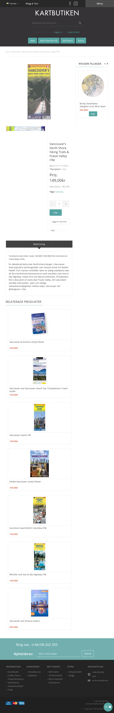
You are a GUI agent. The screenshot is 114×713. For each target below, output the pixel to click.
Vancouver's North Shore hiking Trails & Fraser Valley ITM (35, 51)
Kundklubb (13, 671)
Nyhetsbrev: (23, 654)
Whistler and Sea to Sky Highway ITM (28, 574)
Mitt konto (54, 671)
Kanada (59, 191)
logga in (58, 32)
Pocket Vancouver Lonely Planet (25, 481)
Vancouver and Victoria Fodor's (25, 621)
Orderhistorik (55, 675)
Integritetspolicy (16, 679)
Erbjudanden (75, 671)
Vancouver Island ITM (20, 435)
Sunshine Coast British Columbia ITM (28, 528)
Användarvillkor (15, 686)
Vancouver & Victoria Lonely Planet (27, 341)
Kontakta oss (34, 671)
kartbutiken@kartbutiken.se (100, 680)
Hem (8, 51)
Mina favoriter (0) (48, 40)
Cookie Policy (14, 675)
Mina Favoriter (56, 679)
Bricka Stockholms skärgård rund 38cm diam (93, 105)
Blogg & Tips (32, 3)
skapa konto (74, 32)
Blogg (71, 675)
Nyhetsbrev (54, 682)
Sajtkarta (32, 675)
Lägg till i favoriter (59, 221)
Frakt (10, 689)
